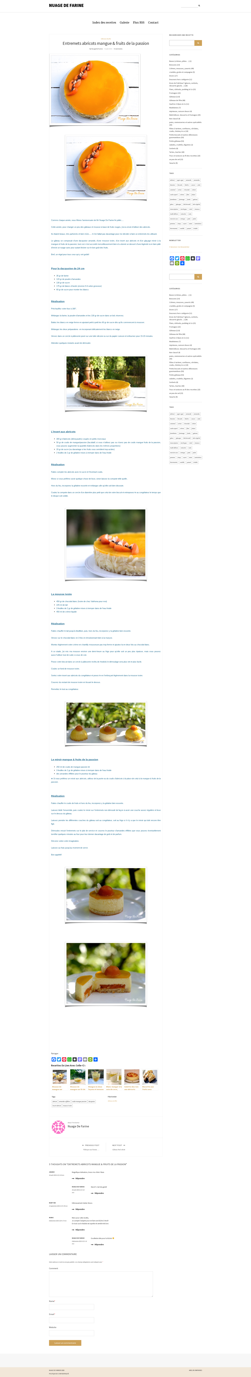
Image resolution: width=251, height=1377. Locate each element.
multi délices (174, 214)
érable (195, 228)
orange (182, 219)
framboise (173, 199)
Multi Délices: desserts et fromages (183, 115)
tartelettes (198, 224)
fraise (193, 195)
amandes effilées (64, 1101)
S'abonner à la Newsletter (179, 247)
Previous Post (91, 1147)
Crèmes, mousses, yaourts (179, 68)
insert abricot (57, 1106)
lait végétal (196, 204)
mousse (197, 209)
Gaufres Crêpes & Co (177, 104)
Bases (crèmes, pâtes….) (179, 61)
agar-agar (180, 180)
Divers (171, 76)
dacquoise (92, 1101)
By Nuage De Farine (96, 49)
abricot (55, 1101)
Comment (53, 1268)
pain (188, 219)
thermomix (173, 228)
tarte (190, 224)
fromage (182, 199)
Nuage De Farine (66, 5)
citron (194, 190)
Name (52, 1301)
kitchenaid (186, 204)
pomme (172, 224)
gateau (195, 199)
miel (190, 209)
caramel (172, 190)
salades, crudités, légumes (180, 145)
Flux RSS (138, 22)
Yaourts (172, 163)
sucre (185, 224)
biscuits (180, 185)
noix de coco (174, 219)
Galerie (124, 22)
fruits (188, 199)
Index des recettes (104, 22)
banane (172, 185)
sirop (179, 224)
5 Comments (118, 49)
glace (171, 204)
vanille (182, 228)
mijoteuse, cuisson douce (179, 111)
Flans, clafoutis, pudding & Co (180, 89)
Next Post (118, 1147)
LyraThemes (198, 1370)
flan (188, 195)
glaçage (178, 204)
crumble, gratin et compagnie (180, 72)
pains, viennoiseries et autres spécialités (185, 122)
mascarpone (174, 209)
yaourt (189, 228)
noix (190, 214)
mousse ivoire (67, 1106)
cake (198, 185)
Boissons (172, 65)
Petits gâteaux (175, 141)
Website (52, 1327)
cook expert (174, 195)
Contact (153, 22)
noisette (183, 214)
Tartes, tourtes (175, 152)
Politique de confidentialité (59, 1374)
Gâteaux (172, 96)
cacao (193, 185)
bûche (187, 185)
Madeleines (173, 107)
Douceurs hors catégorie (179, 79)
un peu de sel (174, 159)
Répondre (80, 1178)
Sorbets (172, 148)
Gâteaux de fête (106, 39)
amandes (197, 180)
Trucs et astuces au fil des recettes (183, 156)
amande (188, 180)
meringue (184, 209)
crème (182, 195)
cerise (180, 190)
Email (52, 1314)
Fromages (173, 93)
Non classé (173, 118)
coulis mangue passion (79, 1101)
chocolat (187, 190)
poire (194, 219)
